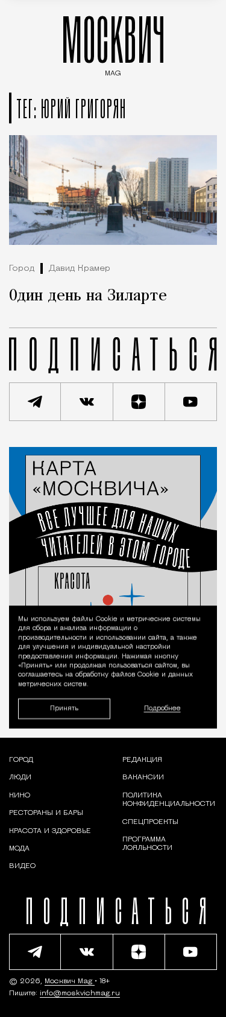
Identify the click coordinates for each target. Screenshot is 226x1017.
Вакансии (143, 777)
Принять (64, 708)
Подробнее (162, 708)
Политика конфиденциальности (168, 800)
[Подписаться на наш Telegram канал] (35, 401)
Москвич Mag (70, 981)
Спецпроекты (150, 822)
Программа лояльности (147, 844)
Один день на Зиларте (88, 296)
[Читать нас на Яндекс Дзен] (139, 401)
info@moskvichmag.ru (80, 993)
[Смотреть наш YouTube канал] (191, 401)
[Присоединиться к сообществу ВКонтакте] (87, 401)
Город (21, 268)
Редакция (142, 760)
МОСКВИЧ (113, 43)
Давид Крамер (79, 268)
